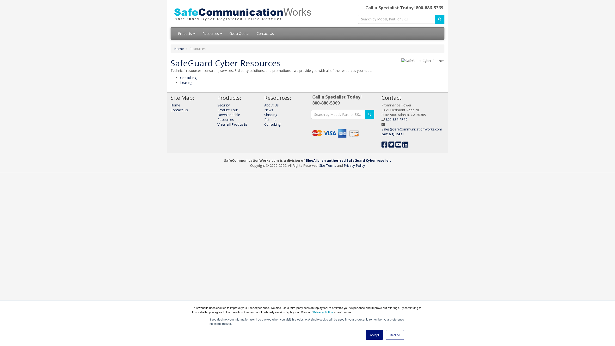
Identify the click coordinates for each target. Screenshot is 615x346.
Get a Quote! (239, 33)
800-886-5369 (396, 119)
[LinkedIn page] (405, 145)
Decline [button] (395, 335)
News (268, 110)
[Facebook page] (384, 145)
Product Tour (227, 110)
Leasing (186, 82)
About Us (271, 105)
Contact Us (265, 33)
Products (185, 33)
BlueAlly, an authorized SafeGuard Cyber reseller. (348, 160)
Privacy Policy (354, 165)
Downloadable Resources (228, 117)
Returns (270, 119)
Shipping (270, 114)
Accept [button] (374, 335)
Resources (211, 33)
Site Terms (327, 165)
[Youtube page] (398, 145)
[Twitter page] (391, 145)
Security (223, 105)
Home (179, 48)
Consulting (188, 77)
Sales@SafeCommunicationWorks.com (411, 129)
